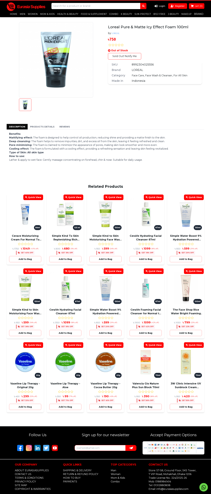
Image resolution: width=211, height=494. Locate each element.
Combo (115, 481)
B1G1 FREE (159, 14)
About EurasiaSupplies (32, 470)
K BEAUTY (126, 14)
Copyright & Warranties (33, 489)
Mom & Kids (118, 477)
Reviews (64, 126)
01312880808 (162, 485)
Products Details (42, 126)
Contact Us (23, 474)
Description (17, 126)
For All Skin (180, 75)
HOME (13, 14)
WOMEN (33, 14)
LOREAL (137, 70)
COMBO (113, 14)
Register (180, 6)
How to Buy (71, 477)
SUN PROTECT (143, 14)
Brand (198, 14)
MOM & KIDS (47, 14)
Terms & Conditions (29, 477)
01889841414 (163, 481)
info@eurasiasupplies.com (172, 489)
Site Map (21, 485)
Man (113, 470)
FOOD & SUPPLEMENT (94, 14)
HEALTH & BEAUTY (67, 14)
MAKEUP (186, 14)
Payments (70, 481)
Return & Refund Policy (80, 474)
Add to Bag (25, 259)
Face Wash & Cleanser (158, 75)
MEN (22, 14)
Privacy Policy (25, 481)
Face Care (138, 75)
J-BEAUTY (173, 14)
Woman (115, 474)
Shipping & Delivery (77, 470)
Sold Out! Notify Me (124, 56)
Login (162, 6)
